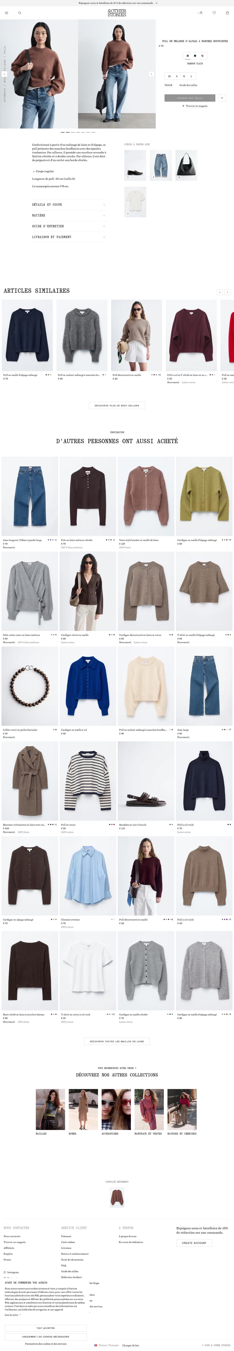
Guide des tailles (188, 85)
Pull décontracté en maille (127, 375)
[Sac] (227, 12)
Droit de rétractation (72, 1260)
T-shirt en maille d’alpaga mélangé (196, 635)
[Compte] (201, 12)
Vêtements (5, 95)
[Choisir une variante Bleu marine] (195, 55)
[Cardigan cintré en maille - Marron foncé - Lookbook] (88, 591)
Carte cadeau (68, 1242)
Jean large (183, 730)
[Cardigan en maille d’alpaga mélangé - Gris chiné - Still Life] (204, 970)
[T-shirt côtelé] (135, 202)
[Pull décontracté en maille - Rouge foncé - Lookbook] (146, 876)
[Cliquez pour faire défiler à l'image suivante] (227, 292)
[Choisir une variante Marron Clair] (187, 55)
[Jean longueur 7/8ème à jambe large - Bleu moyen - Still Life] (29, 496)
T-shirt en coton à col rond (75, 1015)
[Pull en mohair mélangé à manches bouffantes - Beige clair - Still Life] (146, 686)
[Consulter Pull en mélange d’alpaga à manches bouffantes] (117, 1197)
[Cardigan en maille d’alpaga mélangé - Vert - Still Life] (204, 496)
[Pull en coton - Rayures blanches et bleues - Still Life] (88, 781)
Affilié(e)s (9, 1248)
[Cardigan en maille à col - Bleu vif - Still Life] (88, 686)
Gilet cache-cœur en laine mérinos (21, 635)
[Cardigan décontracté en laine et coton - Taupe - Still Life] (146, 591)
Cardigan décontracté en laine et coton (140, 635)
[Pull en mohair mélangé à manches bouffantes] (81, 335)
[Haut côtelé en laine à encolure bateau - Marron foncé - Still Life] (29, 970)
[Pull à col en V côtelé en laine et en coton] (191, 335)
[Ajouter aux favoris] (222, 98)
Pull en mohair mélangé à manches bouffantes (80, 375)
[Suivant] (151, 74)
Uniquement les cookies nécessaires (45, 1337)
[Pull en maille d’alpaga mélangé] (27, 335)
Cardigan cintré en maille (74, 635)
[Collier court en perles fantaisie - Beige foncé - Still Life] (29, 686)
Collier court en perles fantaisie (20, 730)
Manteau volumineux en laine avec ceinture (25, 825)
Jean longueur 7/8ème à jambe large (22, 540)
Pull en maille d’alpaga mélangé (20, 375)
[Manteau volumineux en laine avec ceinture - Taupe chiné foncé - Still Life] (29, 781)
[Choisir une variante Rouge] (202, 55)
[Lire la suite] (117, 3)
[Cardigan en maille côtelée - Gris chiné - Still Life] (146, 970)
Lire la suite (11, 1315)
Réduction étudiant (71, 1277)
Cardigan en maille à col (74, 730)
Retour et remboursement (74, 1254)
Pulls (5, 50)
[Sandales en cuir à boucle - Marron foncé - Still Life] (146, 781)
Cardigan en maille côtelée (133, 1015)
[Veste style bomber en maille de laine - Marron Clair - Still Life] (146, 496)
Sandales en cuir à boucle (132, 825)
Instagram (13, 1272)
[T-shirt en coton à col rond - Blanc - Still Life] (88, 970)
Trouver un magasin (15, 1242)
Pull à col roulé (185, 825)
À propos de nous (127, 1236)
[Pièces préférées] (214, 12)
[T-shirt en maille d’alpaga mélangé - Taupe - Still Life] (204, 591)
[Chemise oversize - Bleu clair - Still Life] (88, 876)
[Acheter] (6, 12)
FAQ (63, 1266)
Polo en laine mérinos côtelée (76, 540)
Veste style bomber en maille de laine (138, 540)
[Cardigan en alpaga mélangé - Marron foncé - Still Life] (29, 876)
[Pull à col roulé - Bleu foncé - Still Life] (204, 781)
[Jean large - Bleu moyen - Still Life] (204, 686)
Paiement (66, 1236)
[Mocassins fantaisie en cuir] (135, 165)
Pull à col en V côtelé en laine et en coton (188, 375)
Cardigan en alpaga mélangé (18, 920)
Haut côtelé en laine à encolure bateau (23, 1015)
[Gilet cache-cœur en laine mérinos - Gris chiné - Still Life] (29, 591)
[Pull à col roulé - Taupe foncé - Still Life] (204, 876)
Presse (7, 1260)
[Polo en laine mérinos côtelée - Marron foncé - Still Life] (88, 496)
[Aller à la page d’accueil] (117, 12)
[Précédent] (4, 74)
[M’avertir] (179, 177)
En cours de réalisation (131, 1242)
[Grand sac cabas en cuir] (186, 165)
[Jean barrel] (161, 165)
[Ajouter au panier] (128, 177)
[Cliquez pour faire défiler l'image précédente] (220, 292)
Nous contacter (12, 1236)
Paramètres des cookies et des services (45, 1344)
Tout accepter (46, 1328)
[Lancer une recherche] (19, 12)
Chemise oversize (70, 920)
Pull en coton (68, 825)
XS (169, 76)
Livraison (66, 1248)
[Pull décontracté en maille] (136, 335)
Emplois (8, 1254)
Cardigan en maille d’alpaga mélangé (197, 540)
